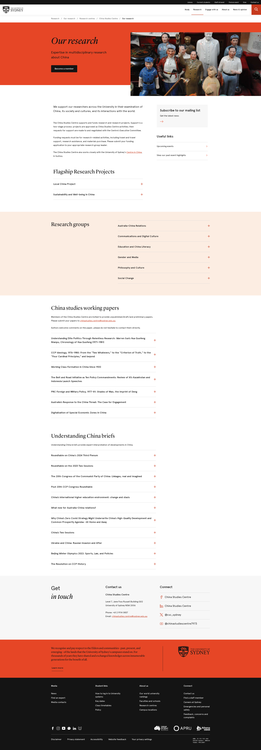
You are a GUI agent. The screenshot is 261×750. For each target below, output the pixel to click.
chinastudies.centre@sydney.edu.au (97, 320)
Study (187, 9)
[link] (190, 2)
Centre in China (134, 152)
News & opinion (240, 9)
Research (197, 9)
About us (225, 9)
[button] (256, 9)
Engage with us (211, 9)
